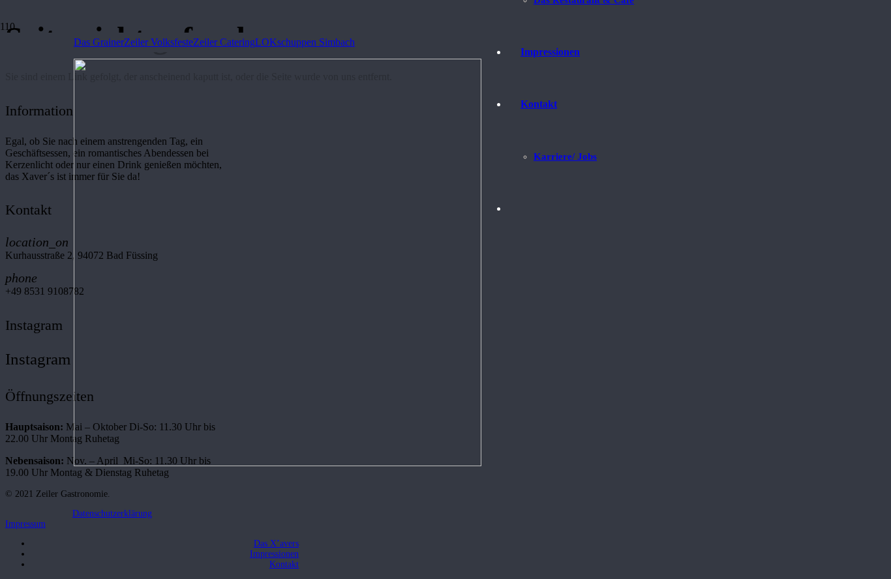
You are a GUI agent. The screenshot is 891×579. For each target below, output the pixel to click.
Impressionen (274, 554)
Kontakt (284, 564)
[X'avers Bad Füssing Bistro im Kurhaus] (277, 462)
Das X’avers (276, 543)
